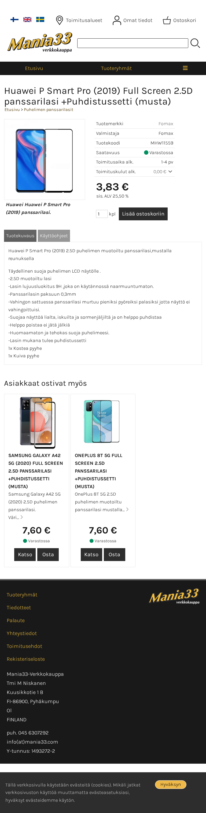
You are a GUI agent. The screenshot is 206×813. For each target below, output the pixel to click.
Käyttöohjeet (54, 236)
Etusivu (34, 68)
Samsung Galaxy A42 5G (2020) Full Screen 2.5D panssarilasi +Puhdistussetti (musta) (35, 470)
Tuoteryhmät (116, 68)
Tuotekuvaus (20, 236)
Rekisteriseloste (26, 659)
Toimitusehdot (24, 646)
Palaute (16, 620)
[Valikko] (185, 68)
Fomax (166, 124)
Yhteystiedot (22, 633)
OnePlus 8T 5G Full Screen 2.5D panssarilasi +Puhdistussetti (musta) (98, 470)
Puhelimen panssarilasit (48, 109)
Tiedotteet (19, 607)
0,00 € (160, 172)
